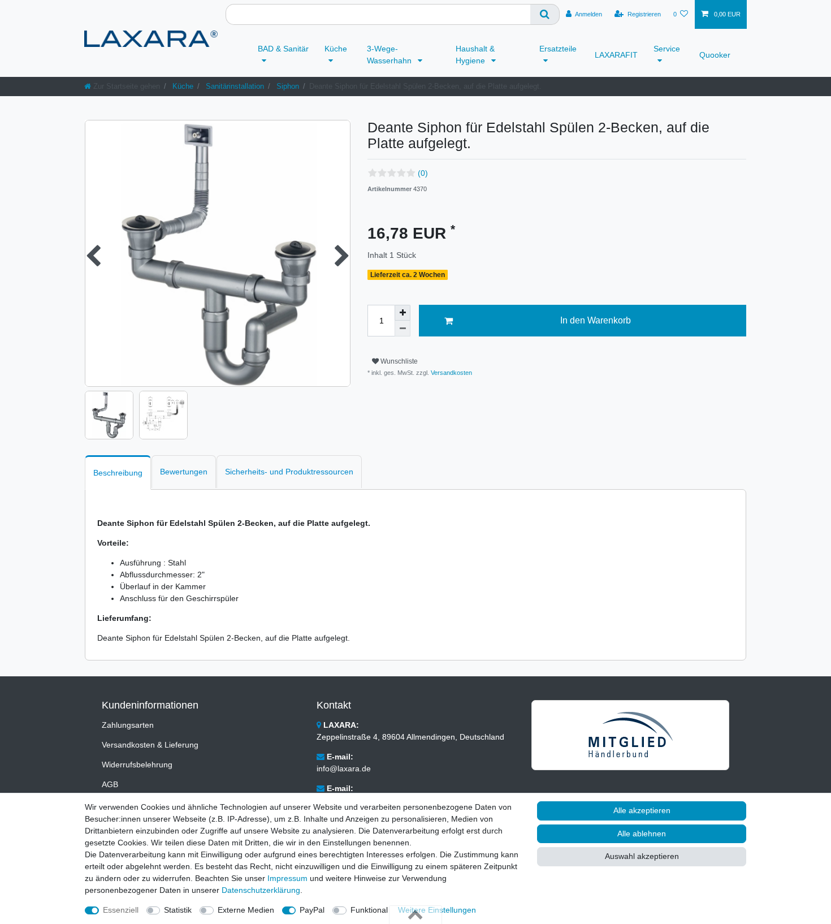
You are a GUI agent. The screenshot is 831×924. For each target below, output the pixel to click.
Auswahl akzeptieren (642, 856)
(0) (423, 173)
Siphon (286, 86)
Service (666, 48)
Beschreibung (117, 472)
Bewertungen (183, 471)
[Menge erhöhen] (402, 313)
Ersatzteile (558, 48)
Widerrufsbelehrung (137, 764)
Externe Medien (246, 909)
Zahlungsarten (128, 724)
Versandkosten (450, 372)
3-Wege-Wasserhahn (390, 54)
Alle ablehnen (641, 833)
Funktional (369, 909)
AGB (110, 784)
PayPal (312, 909)
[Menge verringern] (402, 328)
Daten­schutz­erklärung (261, 890)
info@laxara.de (344, 768)
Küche (335, 48)
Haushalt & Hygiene (475, 54)
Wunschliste (398, 361)
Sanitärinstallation (234, 86)
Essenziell (120, 909)
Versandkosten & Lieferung (150, 744)
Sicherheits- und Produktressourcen (289, 471)
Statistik (178, 909)
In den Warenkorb (595, 320)
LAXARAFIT (616, 54)
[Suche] (545, 14)
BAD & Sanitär (283, 48)
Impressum (287, 878)
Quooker (714, 54)
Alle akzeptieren (641, 810)
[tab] (118, 472)
